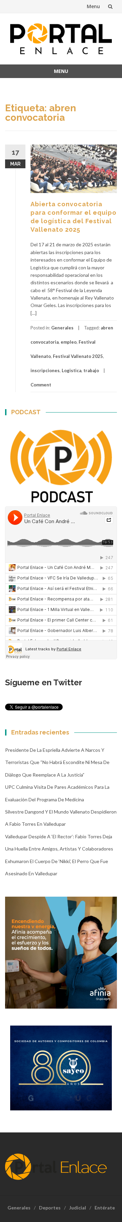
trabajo (91, 370)
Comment (40, 384)
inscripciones (45, 370)
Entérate (105, 1207)
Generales (62, 327)
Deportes (50, 1207)
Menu (93, 6)
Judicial (77, 1207)
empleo (69, 342)
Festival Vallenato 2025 (78, 356)
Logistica (71, 370)
